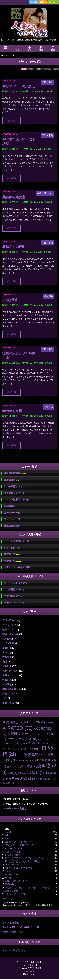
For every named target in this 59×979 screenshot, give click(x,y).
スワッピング (9, 625)
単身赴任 (35, 748)
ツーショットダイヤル (15, 583)
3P (5, 722)
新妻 (43, 760)
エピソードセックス (15, 894)
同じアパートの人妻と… (20, 86)
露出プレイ (8, 693)
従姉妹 (20, 760)
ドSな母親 (10, 300)
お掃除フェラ (20, 734)
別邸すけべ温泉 (13, 851)
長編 (47, 778)
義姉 (12, 773)
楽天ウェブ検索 (13, 855)
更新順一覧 (13, 561)
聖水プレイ (24, 773)
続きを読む (12, 121)
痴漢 (4, 661)
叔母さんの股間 (13, 246)
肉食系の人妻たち (11, 689)
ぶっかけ (39, 734)
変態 (31, 754)
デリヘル (32, 743)
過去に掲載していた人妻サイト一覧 (20, 927)
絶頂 (31, 766)
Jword (8, 877)
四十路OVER (11, 874)
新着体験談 (11, 480)
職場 (38, 772)
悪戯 (27, 760)
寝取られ (7, 680)
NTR (29, 722)
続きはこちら (8, 899)
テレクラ (18, 743)
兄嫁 (26, 749)
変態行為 (7, 666)
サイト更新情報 (10, 922)
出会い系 (7, 648)
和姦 (20, 755)
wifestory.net (30, 971)
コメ (56, 69)
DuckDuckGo (11, 864)
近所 (39, 779)
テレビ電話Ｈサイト (14, 589)
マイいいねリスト (13, 519)
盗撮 (10, 766)
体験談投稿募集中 (15, 473)
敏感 (35, 760)
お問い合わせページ (12, 931)
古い (31, 69)
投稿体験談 (10, 506)
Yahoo (8, 835)
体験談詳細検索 (12, 525)
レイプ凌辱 (8, 643)
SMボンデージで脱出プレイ (19, 845)
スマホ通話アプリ (13, 596)
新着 (24, 69)
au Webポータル (13, 848)
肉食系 (12, 778)
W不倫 (50, 723)
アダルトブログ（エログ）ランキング (24, 858)
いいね (47, 69)
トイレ (43, 743)
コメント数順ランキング (16, 499)
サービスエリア (45, 739)
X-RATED (17, 728)
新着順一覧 (12, 554)
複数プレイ (8, 629)
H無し (17, 722)
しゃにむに (10, 871)
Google (8, 832)
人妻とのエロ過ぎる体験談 (18, 567)
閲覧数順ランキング (14, 493)
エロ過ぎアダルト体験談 (17, 841)
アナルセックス (22, 739)
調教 (27, 778)
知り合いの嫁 (11, 891)
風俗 (9, 782)
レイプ (10, 748)
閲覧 (39, 69)
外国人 (43, 755)
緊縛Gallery (11, 884)
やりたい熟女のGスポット (18, 881)
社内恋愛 (20, 766)
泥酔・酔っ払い (10, 670)
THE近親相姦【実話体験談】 (19, 868)
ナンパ (5, 652)
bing (7, 838)
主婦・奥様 (8, 702)
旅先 (4, 698)
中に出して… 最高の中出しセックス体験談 (27, 887)
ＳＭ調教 (7, 684)
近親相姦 (7, 657)
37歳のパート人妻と (15, 808)
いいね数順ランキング (15, 486)
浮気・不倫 (8, 620)
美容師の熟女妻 (13, 197)
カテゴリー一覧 (12, 512)
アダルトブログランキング (16, 950)
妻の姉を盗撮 (12, 411)
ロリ (19, 749)
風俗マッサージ (10, 675)
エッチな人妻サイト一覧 (16, 541)
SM (40, 722)
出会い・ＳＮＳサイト (15, 602)
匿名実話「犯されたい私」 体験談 (22, 861)
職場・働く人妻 (10, 634)
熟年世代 (7, 638)
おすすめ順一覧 (12, 548)
